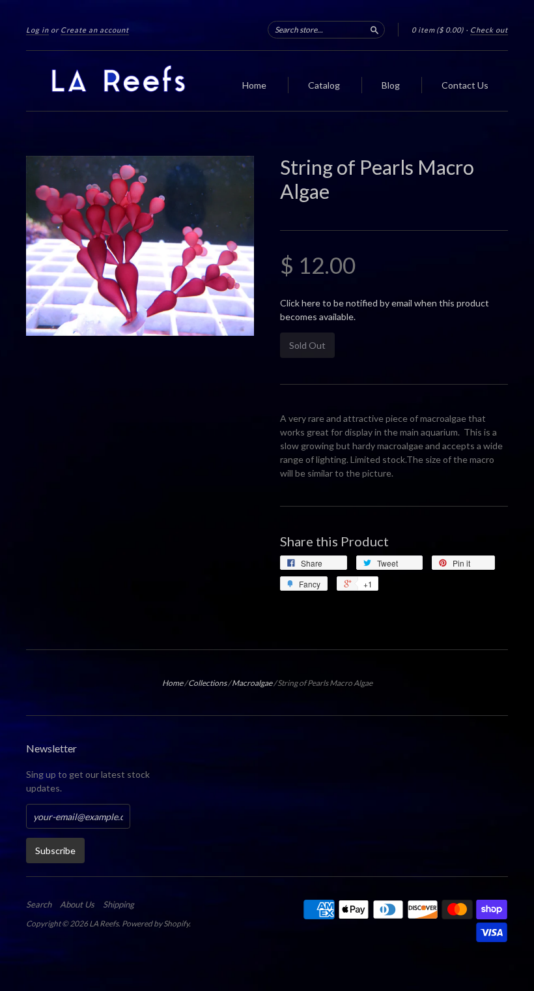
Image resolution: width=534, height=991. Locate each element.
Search (38, 904)
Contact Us (465, 85)
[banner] (126, 81)
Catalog (324, 85)
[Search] (374, 29)
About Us (77, 904)
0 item (438, 29)
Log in (37, 29)
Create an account (95, 29)
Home (254, 85)
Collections (207, 683)
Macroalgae (252, 683)
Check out (489, 29)
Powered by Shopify (155, 923)
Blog (391, 85)
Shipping (118, 904)
